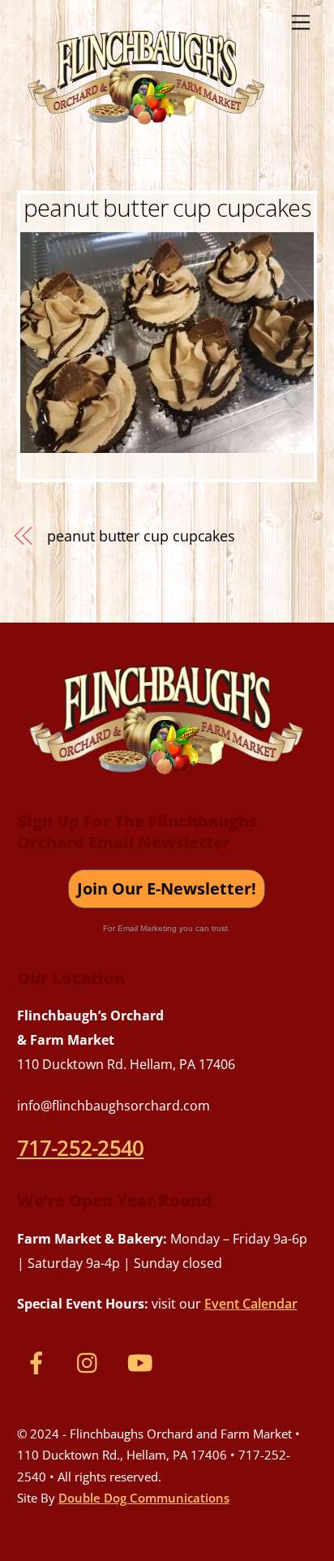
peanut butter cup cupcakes (167, 207)
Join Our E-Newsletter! (166, 888)
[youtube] (143, 1361)
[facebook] (39, 1361)
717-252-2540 (80, 1147)
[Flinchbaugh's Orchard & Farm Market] (146, 130)
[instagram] (91, 1361)
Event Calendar (251, 1304)
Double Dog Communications (143, 1498)
